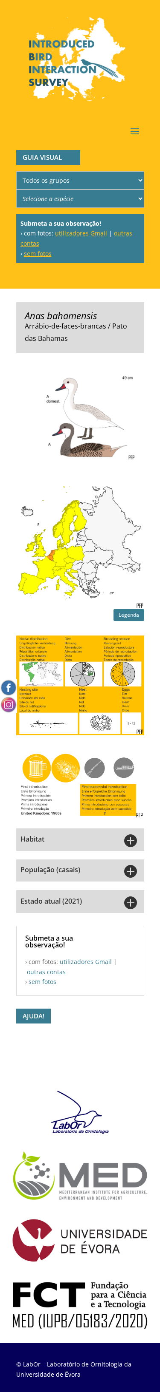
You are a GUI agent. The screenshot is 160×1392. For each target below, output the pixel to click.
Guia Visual (42, 157)
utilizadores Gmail (81, 233)
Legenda (129, 614)
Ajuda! (33, 1016)
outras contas (46, 972)
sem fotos (38, 253)
